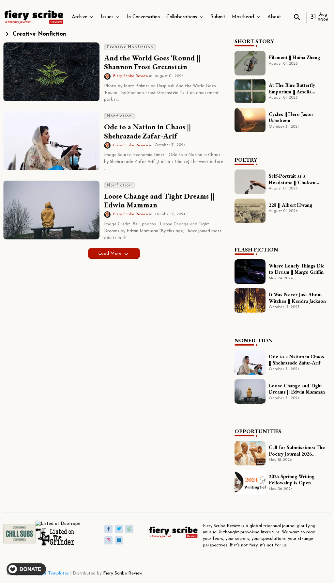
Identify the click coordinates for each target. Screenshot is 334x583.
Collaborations (181, 17)
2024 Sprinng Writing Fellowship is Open (291, 479)
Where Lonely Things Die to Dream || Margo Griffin (297, 269)
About (274, 17)
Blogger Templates (50, 573)
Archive (79, 17)
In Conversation (143, 17)
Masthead (243, 17)
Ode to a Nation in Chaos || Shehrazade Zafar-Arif (147, 131)
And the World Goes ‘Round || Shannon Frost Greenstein (152, 63)
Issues (107, 17)
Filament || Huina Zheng (294, 57)
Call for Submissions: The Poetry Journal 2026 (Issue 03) (297, 450)
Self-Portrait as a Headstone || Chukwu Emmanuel (292, 179)
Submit (217, 17)
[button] (297, 17)
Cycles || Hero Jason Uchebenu (291, 117)
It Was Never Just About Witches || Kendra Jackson (297, 297)
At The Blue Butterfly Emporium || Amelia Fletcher (292, 88)
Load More (110, 253)
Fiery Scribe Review (122, 573)
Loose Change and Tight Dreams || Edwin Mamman (159, 201)
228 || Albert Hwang (290, 205)
